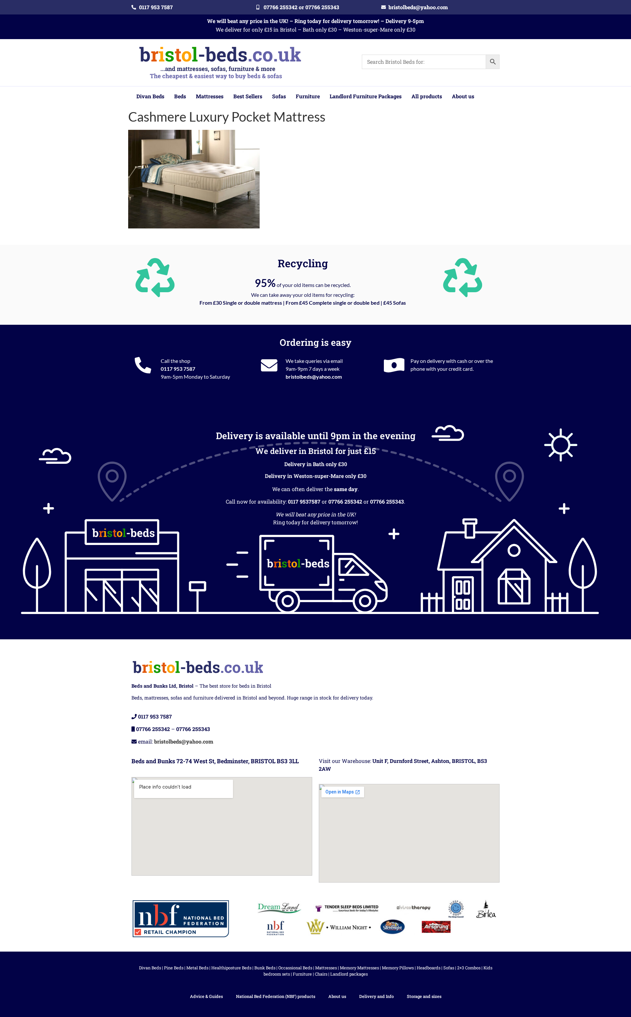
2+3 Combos (468, 967)
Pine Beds (173, 967)
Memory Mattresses (359, 967)
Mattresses (326, 967)
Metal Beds (197, 967)
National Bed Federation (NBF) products (275, 996)
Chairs (321, 974)
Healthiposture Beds (231, 967)
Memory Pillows (398, 967)
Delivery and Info (376, 996)
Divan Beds (150, 967)
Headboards (428, 967)
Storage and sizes (424, 996)
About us (337, 996)
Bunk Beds (264, 967)
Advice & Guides (206, 996)
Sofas (448, 967)
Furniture (302, 974)
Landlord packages (349, 974)
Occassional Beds (295, 967)
